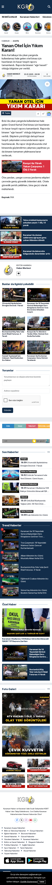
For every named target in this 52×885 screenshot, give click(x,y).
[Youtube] (31, 820)
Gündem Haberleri (11, 839)
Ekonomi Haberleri (28, 834)
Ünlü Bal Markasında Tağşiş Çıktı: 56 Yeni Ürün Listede (32, 503)
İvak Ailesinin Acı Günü (34, 515)
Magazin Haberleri (36, 842)
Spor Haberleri (10, 848)
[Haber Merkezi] (8, 270)
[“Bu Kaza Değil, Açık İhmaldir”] (13, 781)
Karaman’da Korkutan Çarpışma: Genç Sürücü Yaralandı (37, 358)
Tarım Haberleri (26, 848)
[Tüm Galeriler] (48, 689)
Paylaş (7, 113)
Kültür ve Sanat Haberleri (14, 842)
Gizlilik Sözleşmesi (28, 882)
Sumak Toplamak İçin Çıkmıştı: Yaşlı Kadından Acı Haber (12, 358)
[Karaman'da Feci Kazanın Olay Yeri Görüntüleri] (38, 781)
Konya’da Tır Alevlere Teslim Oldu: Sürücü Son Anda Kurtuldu (37, 334)
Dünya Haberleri (36, 831)
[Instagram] (26, 820)
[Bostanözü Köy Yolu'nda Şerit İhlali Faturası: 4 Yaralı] (13, 323)
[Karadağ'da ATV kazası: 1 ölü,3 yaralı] (26, 708)
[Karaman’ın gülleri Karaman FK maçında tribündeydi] (38, 765)
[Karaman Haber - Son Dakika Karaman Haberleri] (26, 7)
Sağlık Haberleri (28, 845)
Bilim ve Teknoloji (28, 471)
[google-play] (37, 861)
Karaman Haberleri (30, 17)
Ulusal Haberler (29, 851)
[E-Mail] (18, 274)
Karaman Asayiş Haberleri (14, 828)
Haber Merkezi (23, 268)
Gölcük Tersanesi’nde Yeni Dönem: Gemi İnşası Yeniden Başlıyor (33, 477)
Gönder (7, 410)
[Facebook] (17, 820)
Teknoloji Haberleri (12, 851)
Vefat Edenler (26, 511)
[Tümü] (48, 452)
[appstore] (15, 861)
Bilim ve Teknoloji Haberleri (15, 831)
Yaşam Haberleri (11, 854)
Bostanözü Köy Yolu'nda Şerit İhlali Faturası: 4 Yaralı (13, 334)
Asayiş (16, 41)
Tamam (41, 882)
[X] (21, 820)
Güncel (24, 497)
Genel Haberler (10, 837)
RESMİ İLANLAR (9, 17)
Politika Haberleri (11, 845)
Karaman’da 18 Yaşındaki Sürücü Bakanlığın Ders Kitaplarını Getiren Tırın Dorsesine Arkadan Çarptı (38, 308)
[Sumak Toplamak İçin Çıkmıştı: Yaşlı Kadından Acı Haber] (13, 347)
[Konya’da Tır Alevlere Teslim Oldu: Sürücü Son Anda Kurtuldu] (38, 323)
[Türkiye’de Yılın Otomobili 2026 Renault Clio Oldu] (13, 765)
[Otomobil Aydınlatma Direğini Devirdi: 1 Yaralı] (13, 295)
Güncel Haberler (27, 837)
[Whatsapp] (35, 820)
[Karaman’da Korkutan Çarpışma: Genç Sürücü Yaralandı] (38, 347)
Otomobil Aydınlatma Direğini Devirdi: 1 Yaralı (33, 464)
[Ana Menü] (3, 7)
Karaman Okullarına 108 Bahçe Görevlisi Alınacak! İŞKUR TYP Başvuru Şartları (35, 490)
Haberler (6, 41)
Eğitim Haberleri (10, 834)
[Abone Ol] (49, 114)
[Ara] (49, 7)
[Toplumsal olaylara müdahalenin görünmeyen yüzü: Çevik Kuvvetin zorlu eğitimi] (26, 741)
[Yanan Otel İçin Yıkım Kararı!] (26, 94)
